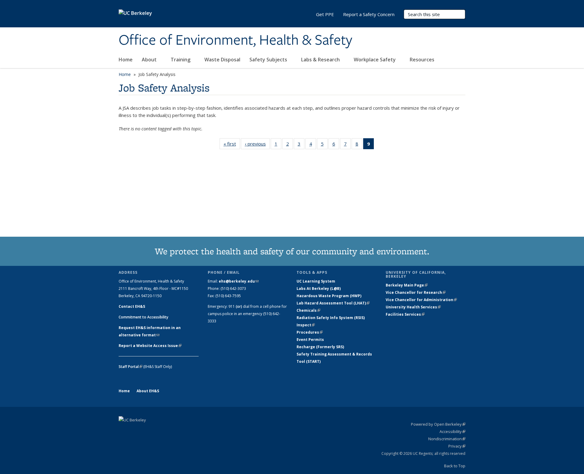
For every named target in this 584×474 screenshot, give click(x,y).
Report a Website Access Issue (150, 345)
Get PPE (325, 14)
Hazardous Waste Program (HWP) (329, 295)
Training (181, 59)
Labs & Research (321, 59)
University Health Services (413, 307)
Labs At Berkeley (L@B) (319, 288)
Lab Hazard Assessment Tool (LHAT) (333, 303)
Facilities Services (405, 314)
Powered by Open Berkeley (438, 424)
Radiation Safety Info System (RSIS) (331, 317)
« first (232, 145)
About (150, 59)
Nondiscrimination (446, 438)
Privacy (456, 446)
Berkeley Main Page (407, 285)
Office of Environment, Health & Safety (235, 40)
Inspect (306, 325)
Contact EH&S (132, 306)
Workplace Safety (375, 59)
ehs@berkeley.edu (239, 281)
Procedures (310, 332)
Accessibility (452, 431)
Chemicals (308, 310)
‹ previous (257, 145)
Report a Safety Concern (369, 14)
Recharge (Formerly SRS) (320, 346)
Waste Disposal (222, 59)
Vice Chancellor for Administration (421, 299)
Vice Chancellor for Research (416, 292)
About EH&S (148, 390)
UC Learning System (316, 281)
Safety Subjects (268, 59)
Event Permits (310, 339)
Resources (423, 59)
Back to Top (454, 466)
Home (126, 59)
